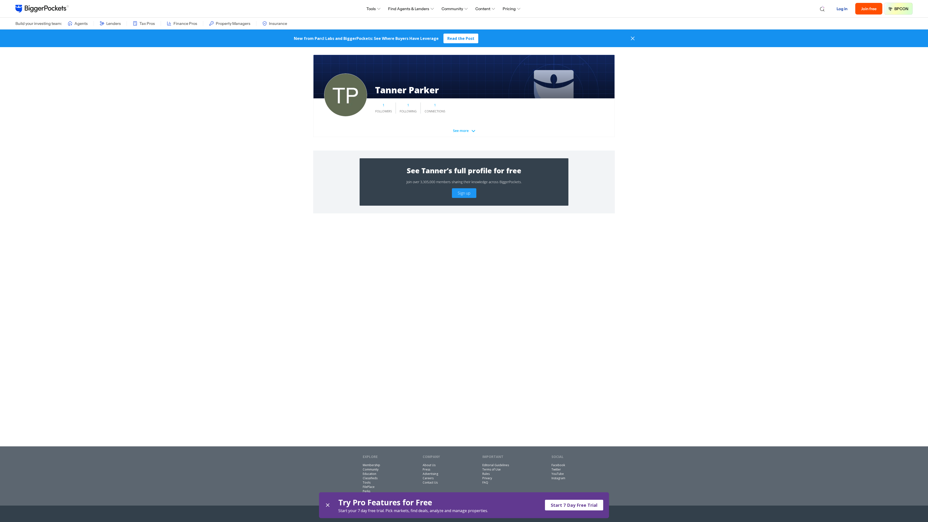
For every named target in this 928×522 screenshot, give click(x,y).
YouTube (557, 474)
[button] (464, 505)
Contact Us (430, 482)
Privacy (487, 478)
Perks (366, 491)
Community (452, 8)
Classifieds (370, 478)
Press (426, 469)
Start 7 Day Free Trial (574, 505)
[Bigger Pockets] (42, 9)
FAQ (485, 482)
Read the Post (460, 38)
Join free (869, 8)
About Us (429, 465)
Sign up (464, 193)
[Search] (822, 9)
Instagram (558, 478)
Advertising (430, 474)
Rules (486, 474)
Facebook (558, 465)
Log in (842, 8)
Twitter (556, 469)
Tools (371, 8)
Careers (428, 478)
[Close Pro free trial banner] (328, 505)
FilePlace (369, 487)
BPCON (901, 8)
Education (369, 474)
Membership (371, 465)
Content (482, 8)
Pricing (509, 8)
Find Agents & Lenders (408, 8)
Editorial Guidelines (495, 465)
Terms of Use (491, 469)
